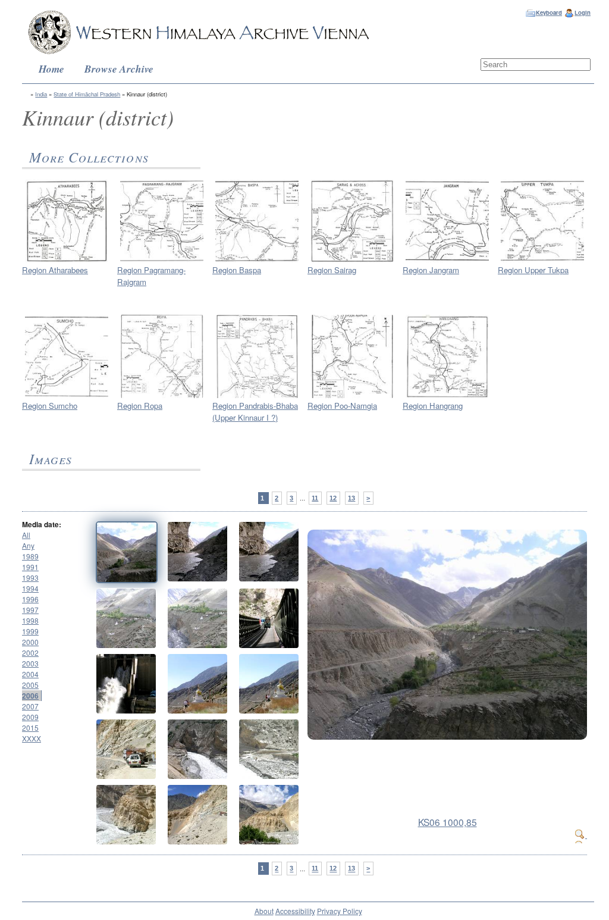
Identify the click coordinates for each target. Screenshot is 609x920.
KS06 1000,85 (447, 821)
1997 (30, 610)
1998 (30, 620)
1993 (30, 577)
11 (315, 498)
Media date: (41, 524)
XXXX (31, 738)
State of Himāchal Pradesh (87, 94)
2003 (30, 663)
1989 (30, 556)
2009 (30, 717)
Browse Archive (118, 68)
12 (333, 498)
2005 (30, 685)
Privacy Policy (339, 911)
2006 (30, 695)
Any (28, 545)
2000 (30, 642)
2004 (30, 674)
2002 (30, 652)
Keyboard (549, 12)
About (264, 911)
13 (351, 498)
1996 (30, 599)
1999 (30, 631)
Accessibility (295, 911)
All (26, 535)
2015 (30, 727)
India (41, 94)
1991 (30, 567)
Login (583, 12)
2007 (30, 706)
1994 (30, 588)
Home (51, 68)
